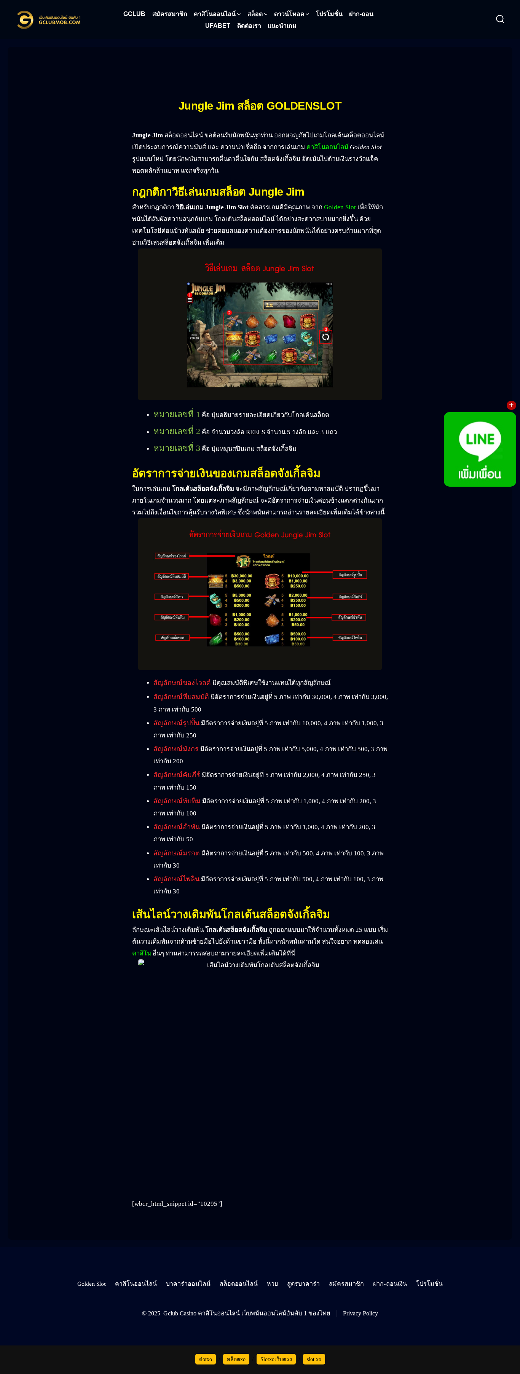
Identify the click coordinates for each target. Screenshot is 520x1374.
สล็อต (255, 14)
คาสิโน (141, 953)
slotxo (205, 1359)
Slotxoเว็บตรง (276, 1359)
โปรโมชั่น (329, 14)
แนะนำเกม (282, 25)
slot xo (314, 1359)
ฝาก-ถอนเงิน (390, 1284)
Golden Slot (340, 207)
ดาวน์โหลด (289, 14)
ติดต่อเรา (249, 25)
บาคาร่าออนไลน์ (188, 1284)
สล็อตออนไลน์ (239, 1284)
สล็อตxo (236, 1359)
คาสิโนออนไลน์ (215, 14)
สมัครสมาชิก (169, 14)
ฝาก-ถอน (361, 14)
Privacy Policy (360, 1313)
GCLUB (134, 14)
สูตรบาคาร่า (303, 1284)
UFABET (217, 25)
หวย (272, 1284)
